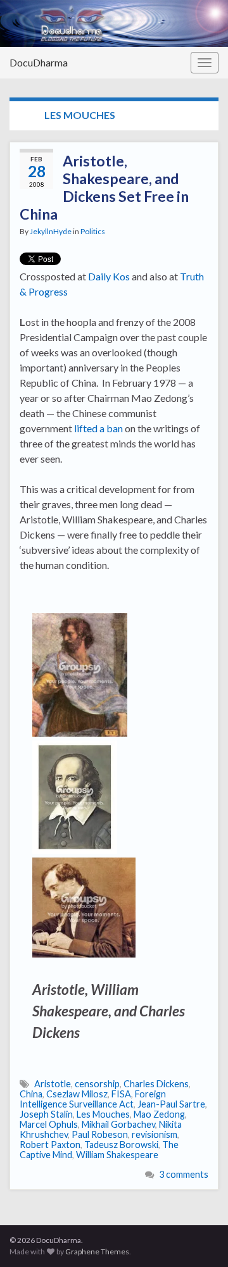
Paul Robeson (100, 1134)
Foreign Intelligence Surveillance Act (93, 1099)
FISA (121, 1094)
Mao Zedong (159, 1114)
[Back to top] (199, 1238)
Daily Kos (109, 276)
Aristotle (52, 1083)
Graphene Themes (97, 1251)
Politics (92, 231)
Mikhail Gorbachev (118, 1124)
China (31, 1094)
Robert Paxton (50, 1144)
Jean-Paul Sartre (171, 1104)
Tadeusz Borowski (121, 1144)
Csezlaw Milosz (77, 1094)
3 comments (183, 1174)
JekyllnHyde (51, 231)
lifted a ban (98, 428)
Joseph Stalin (46, 1114)
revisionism (154, 1134)
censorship (97, 1083)
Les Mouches (103, 1114)
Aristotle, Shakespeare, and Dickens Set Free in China (104, 187)
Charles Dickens (156, 1083)
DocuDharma (39, 62)
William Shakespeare (117, 1154)
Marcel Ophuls (49, 1124)
